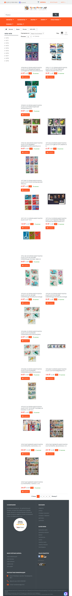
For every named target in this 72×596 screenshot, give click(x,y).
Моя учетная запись (14, 553)
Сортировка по (25, 33)
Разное (9, 24)
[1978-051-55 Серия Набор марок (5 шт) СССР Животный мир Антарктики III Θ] (32, 89)
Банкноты (21, 20)
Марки (33, 20)
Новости (41, 508)
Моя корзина (10, 561)
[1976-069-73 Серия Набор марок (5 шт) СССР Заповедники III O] (57, 353)
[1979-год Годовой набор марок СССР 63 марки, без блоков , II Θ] (57, 429)
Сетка (62, 34)
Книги (43, 20)
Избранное (10, 564)
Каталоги (41, 520)
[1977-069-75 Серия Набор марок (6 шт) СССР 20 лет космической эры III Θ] (32, 165)
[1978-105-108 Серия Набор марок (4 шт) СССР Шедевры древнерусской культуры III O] (32, 127)
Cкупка (19, 24)
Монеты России (43, 544)
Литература (42, 537)
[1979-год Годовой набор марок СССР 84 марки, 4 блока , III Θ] (32, 466)
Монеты (9, 20)
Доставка (41, 518)
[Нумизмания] (35, 8)
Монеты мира (42, 542)
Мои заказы (10, 559)
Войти (63, 2)
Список (66, 34)
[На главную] (6, 29)
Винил (40, 535)
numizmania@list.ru (19, 584)
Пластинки (55, 20)
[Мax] (20, 2)
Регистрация (53, 2)
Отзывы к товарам (44, 515)
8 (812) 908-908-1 (12, 2)
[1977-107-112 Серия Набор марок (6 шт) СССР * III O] (32, 202)
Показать (23, 36)
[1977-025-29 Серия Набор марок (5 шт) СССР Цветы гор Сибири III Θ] (57, 127)
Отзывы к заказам (44, 513)
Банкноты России (44, 532)
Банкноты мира (43, 530)
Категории (42, 526)
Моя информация (12, 556)
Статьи (40, 510)
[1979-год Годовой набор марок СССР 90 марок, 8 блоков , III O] (32, 429)
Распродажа (42, 547)
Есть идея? (10, 566)
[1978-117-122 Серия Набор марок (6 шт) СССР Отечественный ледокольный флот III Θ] (57, 52)
